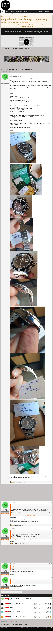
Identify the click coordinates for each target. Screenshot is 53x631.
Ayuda (49, 627)
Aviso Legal (28, 627)
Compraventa (19, 11)
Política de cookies (43, 627)
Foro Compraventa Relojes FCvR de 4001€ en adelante (23, 601)
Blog (7, 11)
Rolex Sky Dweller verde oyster (17, 616)
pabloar (6, 617)
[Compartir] (49, 74)
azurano (6, 612)
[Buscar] (51, 11)
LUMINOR (6, 601)
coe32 (6, 608)
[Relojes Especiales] (26, 41)
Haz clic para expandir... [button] (31, 515)
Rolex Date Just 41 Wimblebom (17, 603)
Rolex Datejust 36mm (14, 611)
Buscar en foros (11, 13)
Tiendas (12, 11)
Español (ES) (4, 627)
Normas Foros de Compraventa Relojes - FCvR (26, 31)
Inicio (3, 11)
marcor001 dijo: (14, 505)
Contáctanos (22, 627)
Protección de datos (35, 627)
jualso (6, 605)
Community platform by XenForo (26, 629)
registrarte (25, 22)
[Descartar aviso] (51, 16)
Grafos (25, 11)
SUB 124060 (12, 607)
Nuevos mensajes (4, 13)
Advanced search (18, 13)
